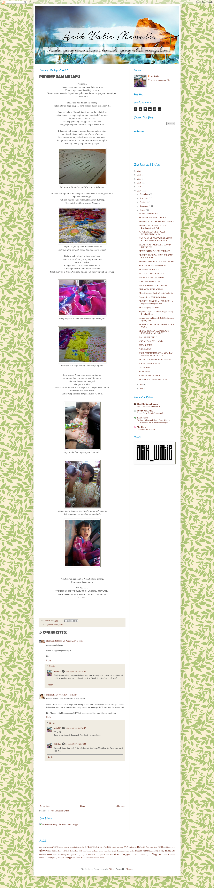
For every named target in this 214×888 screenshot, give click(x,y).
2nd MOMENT (145, 367)
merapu (170, 850)
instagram (90, 851)
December (144, 194)
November (144, 198)
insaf (84, 851)
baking (61, 847)
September (144, 206)
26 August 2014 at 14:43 (76, 671)
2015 (139, 186)
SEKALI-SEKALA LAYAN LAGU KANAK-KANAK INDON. (154, 332)
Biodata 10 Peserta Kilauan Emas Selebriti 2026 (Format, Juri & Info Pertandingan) (153, 421)
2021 (139, 170)
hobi (76, 851)
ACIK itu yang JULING (149, 307)
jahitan (50, 624)
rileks (143, 855)
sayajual (148, 855)
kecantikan (107, 851)
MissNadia (50, 694)
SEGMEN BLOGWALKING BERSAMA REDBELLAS (156, 256)
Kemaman (121, 851)
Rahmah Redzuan (54, 640)
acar (41, 847)
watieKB (57, 671)
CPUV (126, 847)
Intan (96, 851)
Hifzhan (66, 850)
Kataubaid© (142, 417)
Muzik (49, 854)
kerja (127, 851)
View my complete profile (159, 80)
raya (132, 855)
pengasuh (84, 855)
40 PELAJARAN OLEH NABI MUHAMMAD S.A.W (152, 233)
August (143, 210)
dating (134, 847)
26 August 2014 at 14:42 (76, 728)
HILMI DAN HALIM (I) (149, 363)
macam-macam (142, 850)
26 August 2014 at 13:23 (66, 694)
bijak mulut (80, 847)
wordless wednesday (96, 857)
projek (102, 855)
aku (50, 847)
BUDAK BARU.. (146, 345)
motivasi (42, 854)
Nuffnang (62, 854)
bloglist (96, 847)
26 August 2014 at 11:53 (73, 640)
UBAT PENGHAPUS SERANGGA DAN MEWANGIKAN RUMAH (156, 354)
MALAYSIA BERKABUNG (151, 289)
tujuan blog (64, 857)
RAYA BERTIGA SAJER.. (150, 375)
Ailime (111, 869)
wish (86, 858)
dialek (143, 847)
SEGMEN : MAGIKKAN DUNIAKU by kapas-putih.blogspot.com (156, 302)
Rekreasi (137, 855)
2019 (139, 174)
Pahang (77, 855)
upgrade (71, 857)
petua (98, 855)
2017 (139, 178)
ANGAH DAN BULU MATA (151, 341)
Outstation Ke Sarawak (146, 429)
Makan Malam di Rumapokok (149, 406)
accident (46, 847)
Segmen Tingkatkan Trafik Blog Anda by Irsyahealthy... (156, 312)
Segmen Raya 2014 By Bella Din (152, 297)
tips (52, 857)
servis (41, 857)
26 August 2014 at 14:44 (76, 743)
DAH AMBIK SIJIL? (148, 337)
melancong (159, 850)
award (55, 846)
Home (82, 805)
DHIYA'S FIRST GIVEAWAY (151, 277)
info (80, 850)
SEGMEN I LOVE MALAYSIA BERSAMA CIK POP (152, 226)
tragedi (56, 858)
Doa (147, 847)
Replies (52, 666)
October (143, 202)
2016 (139, 182)
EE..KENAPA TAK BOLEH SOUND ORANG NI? (155, 246)
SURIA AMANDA (145, 410)
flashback (162, 846)
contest (120, 847)
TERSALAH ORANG (148, 213)
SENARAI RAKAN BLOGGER (152, 217)
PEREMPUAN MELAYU (149, 269)
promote (109, 855)
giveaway (45, 850)
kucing (132, 851)
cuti (130, 847)
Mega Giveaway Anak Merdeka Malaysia (156, 293)
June (142, 388)
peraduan (91, 854)
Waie (82, 857)
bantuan (66, 847)
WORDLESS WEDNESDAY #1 (152, 265)
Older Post (120, 805)
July (142, 384)
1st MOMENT (145, 371)
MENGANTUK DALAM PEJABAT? (154, 251)
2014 (139, 190)
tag (49, 857)
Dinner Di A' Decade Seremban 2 (150, 413)
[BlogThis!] (68, 620)
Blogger (129, 869)
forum (169, 847)
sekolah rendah (169, 855)
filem (155, 847)
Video (77, 857)
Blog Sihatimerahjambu (147, 403)
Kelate (114, 851)
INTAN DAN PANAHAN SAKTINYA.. (156, 359)
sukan (46, 858)
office (68, 855)
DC (138, 846)
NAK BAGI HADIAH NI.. (150, 281)
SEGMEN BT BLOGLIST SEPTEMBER (156, 221)
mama (56, 624)
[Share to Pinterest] (76, 620)
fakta (151, 847)
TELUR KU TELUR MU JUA (151, 273)
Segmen (157, 854)
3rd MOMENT (145, 349)
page (73, 855)
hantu (60, 851)
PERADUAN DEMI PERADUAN (153, 379)
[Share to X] (70, 620)
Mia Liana (141, 427)
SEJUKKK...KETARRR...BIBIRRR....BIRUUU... (157, 325)
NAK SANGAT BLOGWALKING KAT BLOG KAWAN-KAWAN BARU (155, 239)
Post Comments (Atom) (60, 810)
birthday (89, 846)
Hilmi (72, 851)
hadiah (55, 850)
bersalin (73, 847)
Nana (61, 624)
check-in (115, 847)
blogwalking (105, 846)
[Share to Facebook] (73, 620)
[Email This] (65, 620)
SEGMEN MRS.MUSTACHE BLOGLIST (156, 261)
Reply (48, 660)
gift (173, 847)
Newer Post (44, 805)
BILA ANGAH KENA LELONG (153, 285)
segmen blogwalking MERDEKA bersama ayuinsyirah (156, 319)
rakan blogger (121, 854)
